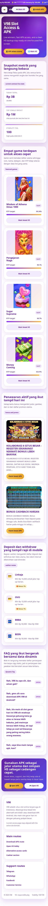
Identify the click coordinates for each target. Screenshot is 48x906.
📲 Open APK (14, 786)
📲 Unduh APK (38, 9)
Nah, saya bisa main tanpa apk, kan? (19, 747)
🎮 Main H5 (20, 9)
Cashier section (12, 855)
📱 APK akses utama (14, 51)
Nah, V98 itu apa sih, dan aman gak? (18, 682)
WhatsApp (10, 876)
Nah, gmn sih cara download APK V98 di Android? (16, 696)
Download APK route (15, 842)
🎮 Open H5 (34, 786)
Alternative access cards (16, 851)
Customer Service (13, 885)
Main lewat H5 (24, 220)
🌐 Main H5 (32, 51)
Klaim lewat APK (15, 476)
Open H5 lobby (12, 846)
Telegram (10, 871)
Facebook (10, 880)
